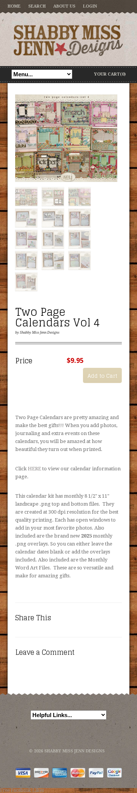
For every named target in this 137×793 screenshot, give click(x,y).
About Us (64, 6)
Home (14, 6)
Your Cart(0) (110, 74)
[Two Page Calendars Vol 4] (66, 139)
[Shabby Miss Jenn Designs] (68, 40)
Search (37, 6)
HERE (34, 468)
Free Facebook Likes (22, 790)
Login (90, 6)
